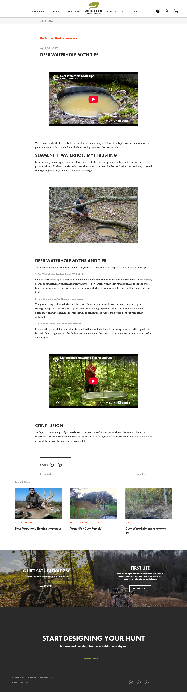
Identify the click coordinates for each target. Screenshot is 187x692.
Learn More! (140, 588)
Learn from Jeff (93, 658)
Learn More (47, 585)
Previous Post (47, 474)
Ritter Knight (25, 682)
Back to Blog (47, 21)
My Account (158, 11)
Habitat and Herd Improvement (59, 38)
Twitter (60, 465)
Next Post (141, 473)
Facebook (52, 465)
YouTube (131, 682)
